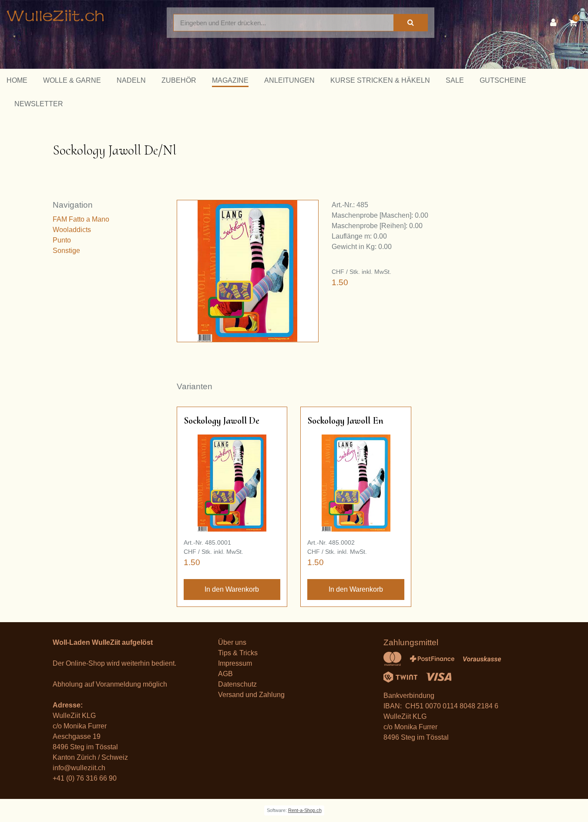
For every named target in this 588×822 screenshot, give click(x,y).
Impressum (235, 663)
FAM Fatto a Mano (81, 219)
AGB (225, 673)
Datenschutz (237, 684)
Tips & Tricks (238, 653)
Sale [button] (455, 80)
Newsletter (38, 104)
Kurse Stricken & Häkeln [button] (380, 80)
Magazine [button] (230, 80)
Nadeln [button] (131, 80)
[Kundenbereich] (555, 22)
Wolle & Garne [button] (72, 80)
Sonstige (66, 250)
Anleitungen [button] (289, 80)
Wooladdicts (72, 229)
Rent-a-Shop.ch (305, 810)
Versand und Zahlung (251, 694)
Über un (230, 642)
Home (17, 80)
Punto (62, 240)
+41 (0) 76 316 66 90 (85, 778)
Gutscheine (503, 80)
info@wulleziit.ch (79, 767)
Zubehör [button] (178, 80)
